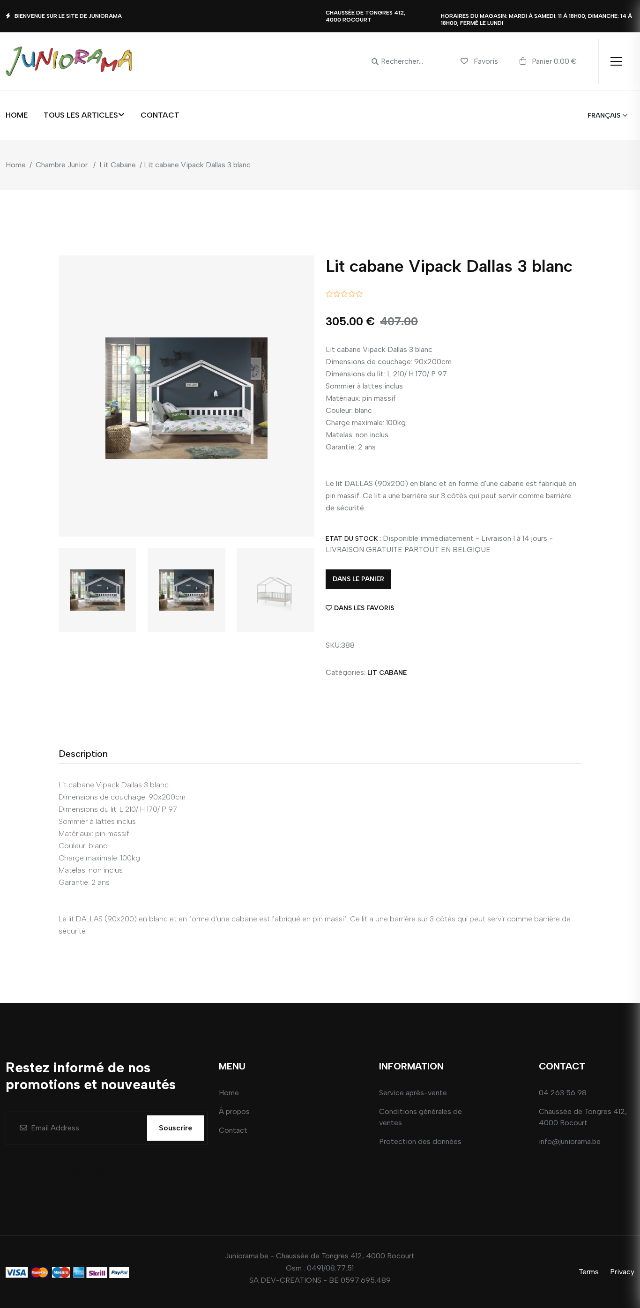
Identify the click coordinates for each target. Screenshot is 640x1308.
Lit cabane (387, 673)
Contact (160, 115)
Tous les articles (81, 115)
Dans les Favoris (364, 608)
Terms (589, 1271)
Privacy (622, 1271)
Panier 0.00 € (553, 61)
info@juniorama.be (570, 1141)
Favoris (486, 61)
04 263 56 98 (563, 1092)
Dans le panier (358, 579)
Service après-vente (413, 1092)
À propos (234, 1111)
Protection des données (420, 1141)
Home (17, 115)
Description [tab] (83, 753)
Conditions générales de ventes (420, 1117)
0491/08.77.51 (330, 1267)
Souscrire (175, 1127)
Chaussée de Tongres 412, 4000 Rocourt (583, 1117)
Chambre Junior (62, 164)
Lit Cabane (117, 164)
